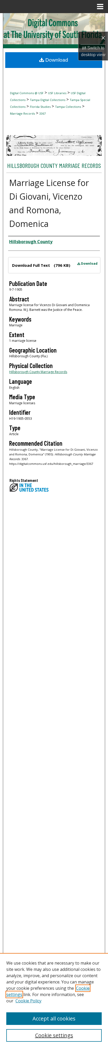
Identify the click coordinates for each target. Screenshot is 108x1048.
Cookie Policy (28, 1001)
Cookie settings (54, 1035)
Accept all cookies (54, 1018)
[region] (54, 1000)
